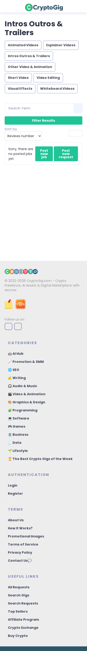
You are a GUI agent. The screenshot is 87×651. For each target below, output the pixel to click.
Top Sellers (18, 611)
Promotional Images (26, 536)
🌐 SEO (13, 369)
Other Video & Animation (30, 67)
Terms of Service (23, 544)
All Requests (18, 587)
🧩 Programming (22, 410)
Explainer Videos (60, 45)
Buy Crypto (18, 635)
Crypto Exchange (23, 627)
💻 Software (18, 418)
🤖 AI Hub (15, 353)
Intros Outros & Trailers (29, 56)
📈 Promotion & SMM (26, 361)
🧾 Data (14, 442)
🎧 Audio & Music (22, 386)
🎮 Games (16, 426)
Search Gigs (18, 595)
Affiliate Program (23, 619)
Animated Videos (23, 45)
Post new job (44, 153)
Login (12, 485)
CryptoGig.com (39, 280)
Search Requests (23, 603)
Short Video (18, 77)
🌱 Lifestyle (18, 450)
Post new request (66, 153)
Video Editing (48, 77)
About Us (16, 520)
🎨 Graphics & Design (26, 402)
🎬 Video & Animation (26, 394)
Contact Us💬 (20, 560)
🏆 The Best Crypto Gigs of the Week (40, 459)
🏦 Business (18, 434)
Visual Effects (20, 88)
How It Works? (20, 528)
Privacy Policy (20, 552)
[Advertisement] (43, 210)
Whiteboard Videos (57, 88)
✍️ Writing (17, 378)
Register (15, 493)
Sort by (11, 128)
